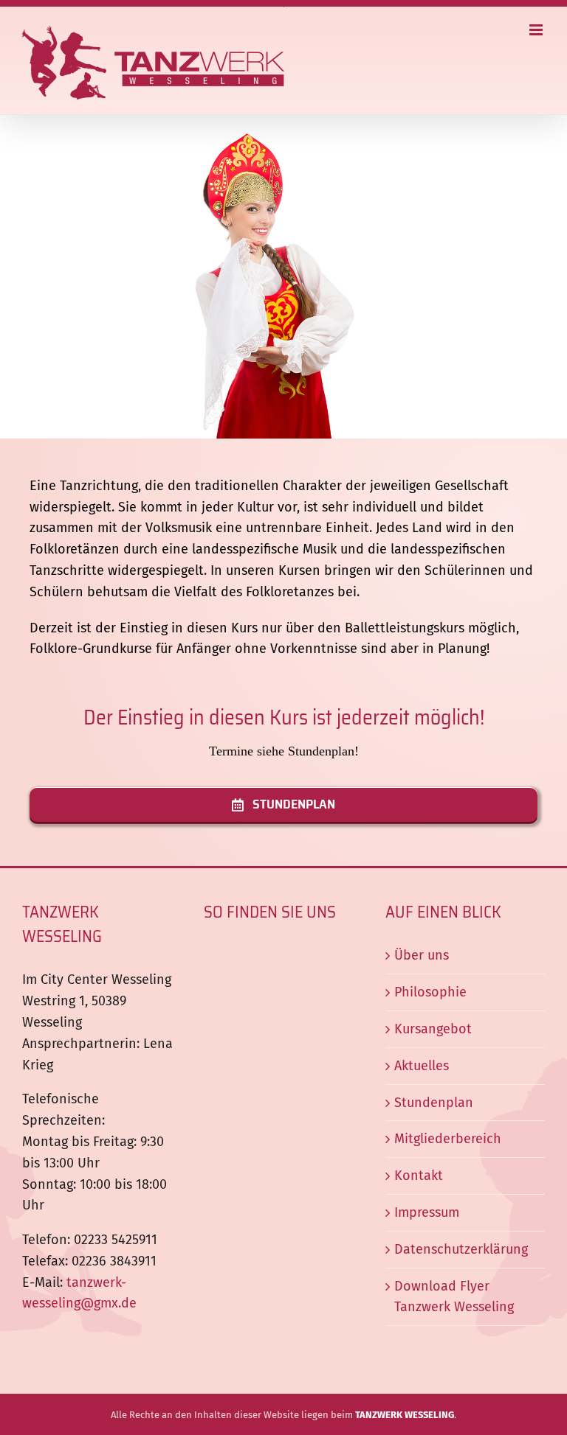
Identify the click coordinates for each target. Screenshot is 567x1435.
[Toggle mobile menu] (537, 30)
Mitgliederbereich (447, 1139)
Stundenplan (433, 1102)
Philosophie (430, 992)
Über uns (421, 955)
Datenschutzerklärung (461, 1249)
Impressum (426, 1212)
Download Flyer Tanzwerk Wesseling (454, 1297)
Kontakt (418, 1175)
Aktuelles (421, 1066)
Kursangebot (433, 1029)
